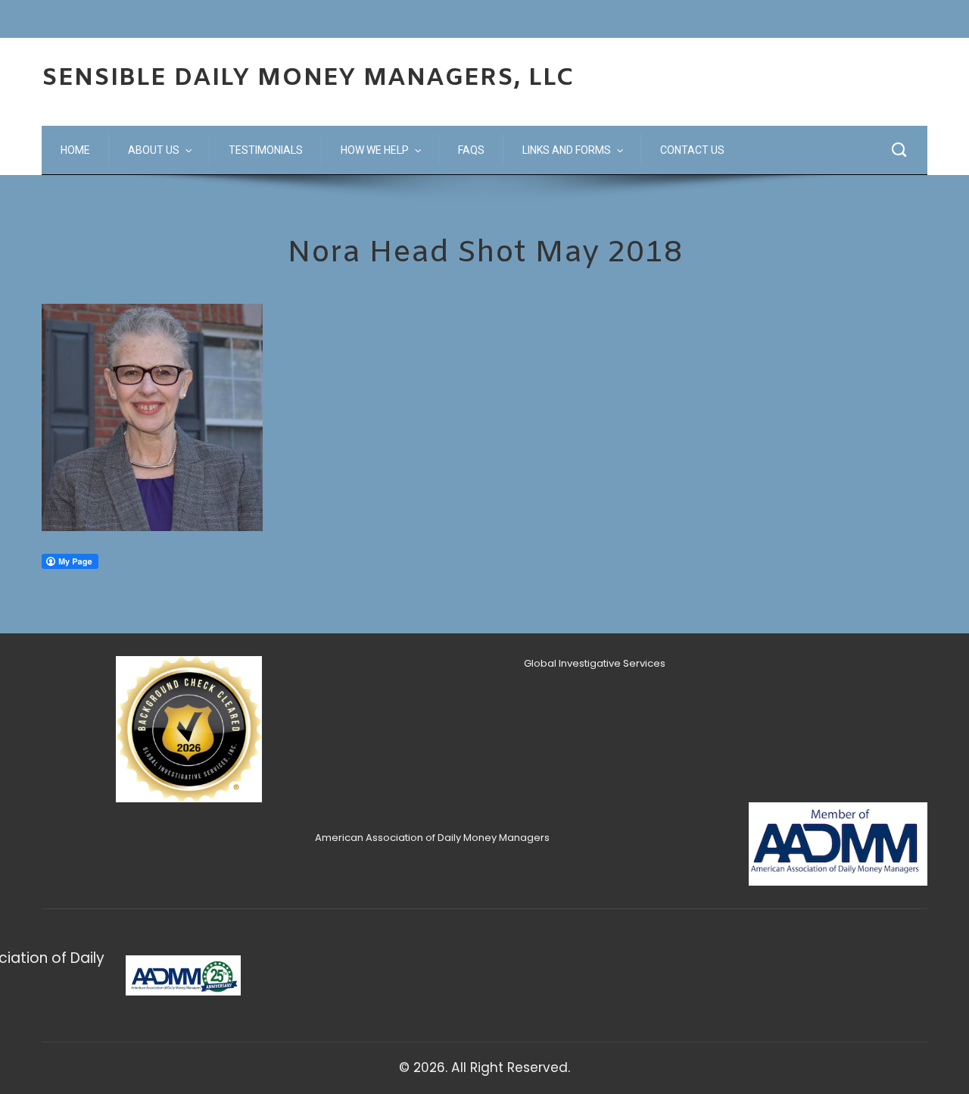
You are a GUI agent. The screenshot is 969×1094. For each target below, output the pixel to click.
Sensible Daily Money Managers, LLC (308, 78)
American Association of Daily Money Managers (432, 837)
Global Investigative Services (594, 663)
